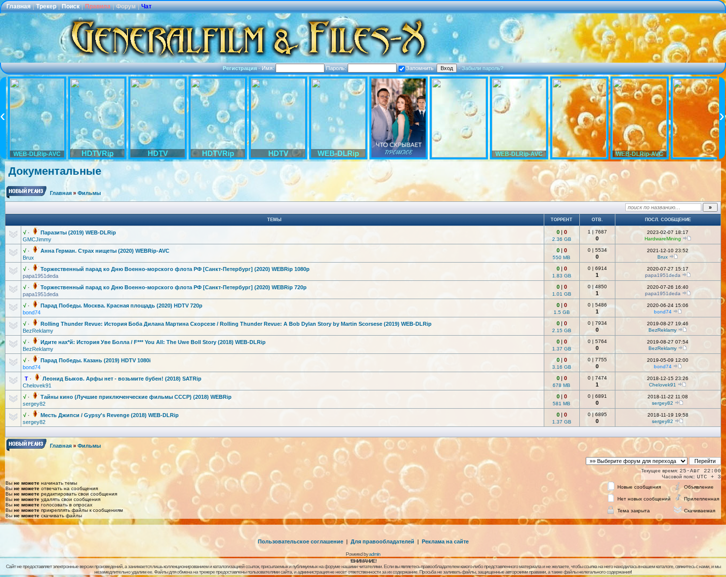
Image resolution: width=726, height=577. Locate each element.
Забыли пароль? (482, 68)
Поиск (71, 6)
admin (374, 554)
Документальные (54, 171)
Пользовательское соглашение (300, 541)
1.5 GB (562, 312)
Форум (126, 6)
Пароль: (337, 68)
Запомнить (420, 68)
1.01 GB (561, 294)
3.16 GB (561, 367)
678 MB (561, 385)
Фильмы (89, 193)
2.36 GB (561, 239)
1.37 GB (561, 348)
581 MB (561, 403)
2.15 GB (561, 330)
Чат (146, 6)
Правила (98, 6)
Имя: (269, 68)
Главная (18, 6)
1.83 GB (561, 275)
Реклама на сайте (445, 541)
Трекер (46, 6)
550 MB (561, 257)
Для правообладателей (382, 541)
